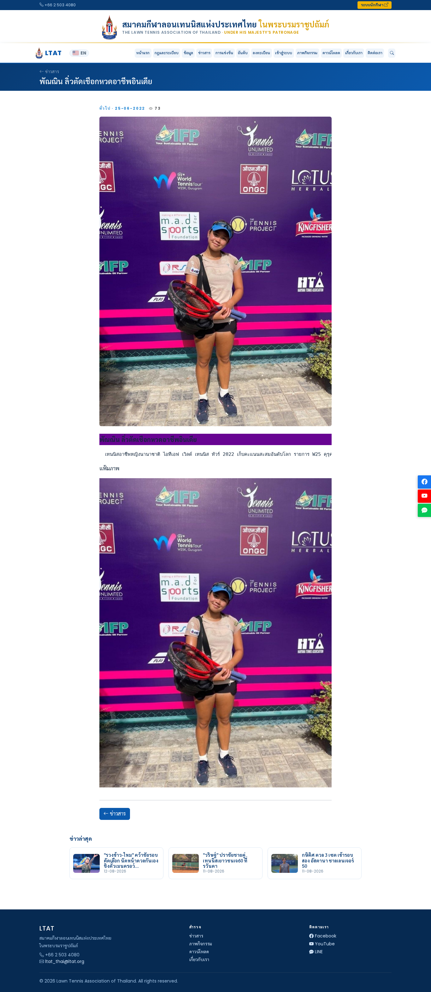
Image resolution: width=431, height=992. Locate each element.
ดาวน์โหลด (331, 52)
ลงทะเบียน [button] (261, 52)
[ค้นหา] (391, 53)
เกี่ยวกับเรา (199, 959)
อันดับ (243, 52)
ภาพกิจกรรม (307, 52)
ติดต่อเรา (375, 52)
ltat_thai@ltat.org (64, 961)
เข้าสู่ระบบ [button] (283, 52)
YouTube (325, 944)
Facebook (325, 936)
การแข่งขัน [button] (224, 52)
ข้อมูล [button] (188, 52)
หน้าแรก (143, 52)
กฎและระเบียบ (167, 52)
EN (83, 53)
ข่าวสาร (204, 52)
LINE (319, 951)
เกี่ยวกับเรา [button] (354, 52)
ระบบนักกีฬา (372, 5)
